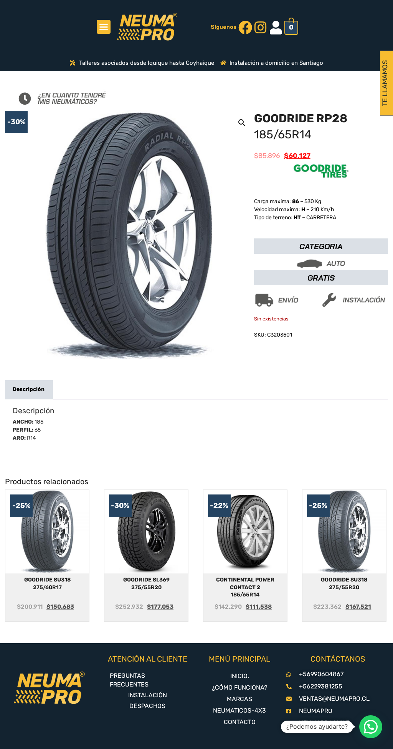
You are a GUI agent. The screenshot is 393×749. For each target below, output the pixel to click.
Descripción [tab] (29, 389)
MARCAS (239, 699)
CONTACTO (240, 722)
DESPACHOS (147, 706)
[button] (104, 27)
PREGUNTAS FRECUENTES (129, 680)
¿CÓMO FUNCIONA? (240, 687)
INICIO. (239, 676)
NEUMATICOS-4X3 (239, 710)
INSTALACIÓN (147, 695)
